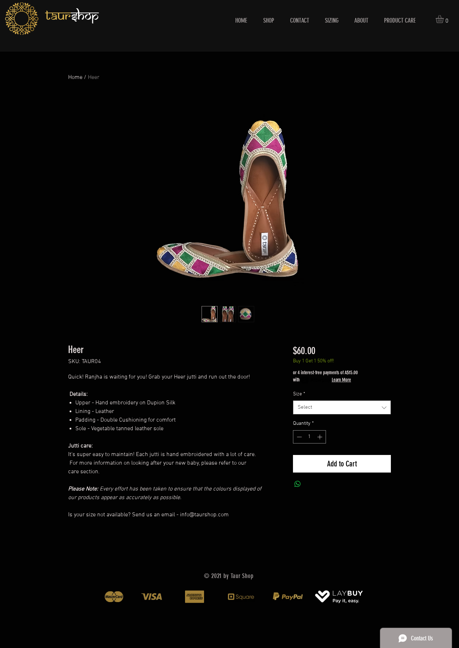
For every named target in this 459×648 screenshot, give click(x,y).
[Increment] (320, 437)
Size (299, 394)
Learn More (341, 380)
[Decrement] (298, 437)
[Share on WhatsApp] (297, 484)
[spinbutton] (309, 437)
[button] (444, 19)
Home (75, 77)
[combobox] (342, 407)
